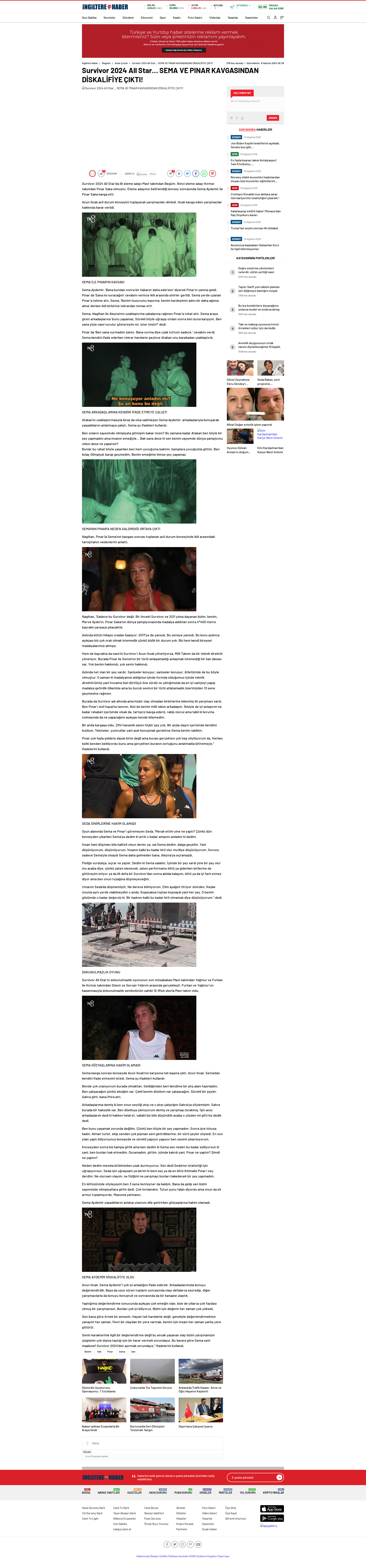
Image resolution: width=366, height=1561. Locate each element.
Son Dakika (89, 17)
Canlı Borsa (151, 1508)
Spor (163, 17)
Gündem (128, 17)
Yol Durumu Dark (92, 1513)
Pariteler (225, 1491)
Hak (99, 1351)
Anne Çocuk (121, 63)
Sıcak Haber (209, 1529)
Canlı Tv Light (90, 1518)
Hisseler (205, 1491)
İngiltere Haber (90, 63)
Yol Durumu (248, 1491)
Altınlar (180, 1508)
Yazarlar (233, 17)
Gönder (87, 1451)
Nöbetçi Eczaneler (124, 1518)
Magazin (106, 63)
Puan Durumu (183, 1491)
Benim (87, 1351)
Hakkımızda (142, 1556)
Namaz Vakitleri (109, 1491)
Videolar (215, 17)
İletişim (155, 1556)
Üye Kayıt (231, 1513)
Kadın (177, 17)
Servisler (110, 17)
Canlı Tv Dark (121, 1508)
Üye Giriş (230, 1508)
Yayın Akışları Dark (124, 1513)
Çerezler (183, 1556)
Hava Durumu (158, 1491)
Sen (133, 1351)
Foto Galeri (195, 17)
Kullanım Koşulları (207, 1556)
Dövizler (181, 1513)
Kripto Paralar (273, 1491)
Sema (122, 1351)
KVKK (193, 1556)
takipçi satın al (122, 1529)
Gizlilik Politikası (168, 1556)
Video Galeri (209, 1513)
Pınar (110, 1351)
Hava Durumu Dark (93, 1508)
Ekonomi (147, 17)
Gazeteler (251, 17)
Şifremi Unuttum (235, 1518)
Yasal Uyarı (224, 1556)
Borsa (86, 1491)
